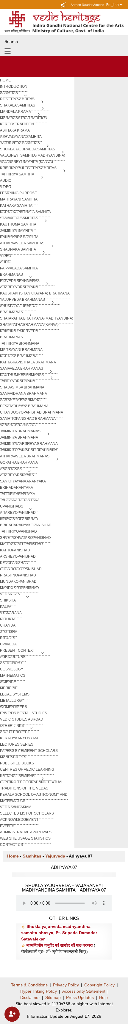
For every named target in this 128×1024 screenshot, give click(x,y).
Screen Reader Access (87, 5)
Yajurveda (55, 856)
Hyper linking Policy (38, 991)
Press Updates (80, 997)
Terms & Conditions (29, 985)
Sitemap (53, 997)
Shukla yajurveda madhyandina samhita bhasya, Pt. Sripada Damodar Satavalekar (59, 932)
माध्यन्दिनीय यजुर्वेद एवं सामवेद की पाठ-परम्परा (60, 945)
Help (103, 997)
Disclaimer (30, 997)
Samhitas (32, 856)
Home (13, 856)
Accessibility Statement (83, 991)
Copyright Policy (99, 985)
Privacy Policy (66, 985)
